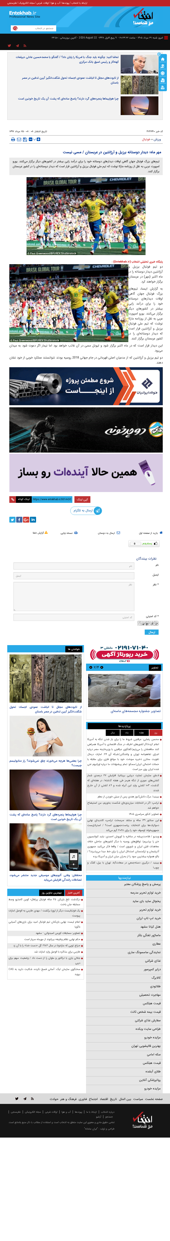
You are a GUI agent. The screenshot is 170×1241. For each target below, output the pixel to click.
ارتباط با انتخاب (79, 3)
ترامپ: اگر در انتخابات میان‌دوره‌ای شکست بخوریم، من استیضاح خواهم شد (123, 805)
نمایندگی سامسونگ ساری (144, 952)
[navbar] (166, 38)
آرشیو (98, 1117)
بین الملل (125, 1099)
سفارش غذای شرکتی (148, 1020)
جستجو (109, 1117)
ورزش (157, 139)
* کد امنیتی (152, 616)
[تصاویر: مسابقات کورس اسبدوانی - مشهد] (124, 690)
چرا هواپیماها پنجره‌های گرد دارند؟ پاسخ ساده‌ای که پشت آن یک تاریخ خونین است (68, 98)
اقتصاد (104, 1099)
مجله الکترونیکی (33, 1112)
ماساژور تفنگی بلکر (149, 935)
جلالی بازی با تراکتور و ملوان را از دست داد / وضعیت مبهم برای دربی (44, 960)
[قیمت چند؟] (163, 66)
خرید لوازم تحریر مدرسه (145, 892)
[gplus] (26, 520)
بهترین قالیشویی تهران (146, 1045)
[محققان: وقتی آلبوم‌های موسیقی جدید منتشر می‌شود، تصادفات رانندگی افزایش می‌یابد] (46, 847)
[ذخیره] (25, 139)
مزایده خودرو (152, 1037)
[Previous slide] (101, 667)
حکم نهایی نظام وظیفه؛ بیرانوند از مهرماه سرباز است (52, 939)
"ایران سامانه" (91, 1129)
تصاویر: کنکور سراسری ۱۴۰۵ (144, 814)
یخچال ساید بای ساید (146, 901)
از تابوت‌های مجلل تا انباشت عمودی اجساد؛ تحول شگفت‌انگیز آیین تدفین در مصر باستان (70, 80)
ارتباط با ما (91, 1112)
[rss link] (32, 1098)
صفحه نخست (154, 1099)
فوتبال (146, 139)
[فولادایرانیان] (86, 386)
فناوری (83, 1099)
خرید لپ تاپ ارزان (149, 918)
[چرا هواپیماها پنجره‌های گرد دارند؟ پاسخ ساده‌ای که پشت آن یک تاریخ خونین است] (46, 790)
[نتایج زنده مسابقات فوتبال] (163, 87)
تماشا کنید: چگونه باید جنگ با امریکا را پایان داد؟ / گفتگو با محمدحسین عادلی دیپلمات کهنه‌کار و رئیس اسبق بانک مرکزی (67, 59)
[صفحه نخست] (163, 59)
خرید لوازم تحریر (150, 909)
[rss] (25, 46)
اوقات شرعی (42, 3)
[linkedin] (33, 520)
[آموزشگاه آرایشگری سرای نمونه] (86, 473)
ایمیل (156, 575)
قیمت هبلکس (152, 1003)
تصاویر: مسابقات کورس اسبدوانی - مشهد (133, 711)
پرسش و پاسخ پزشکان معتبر (142, 884)
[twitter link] (17, 1098)
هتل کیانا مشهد (150, 926)
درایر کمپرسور (152, 969)
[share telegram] (17, 46)
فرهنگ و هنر (68, 1099)
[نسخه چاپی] (13, 139)
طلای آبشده (153, 1071)
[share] (9, 46)
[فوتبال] (163, 73)
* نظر (156, 584)
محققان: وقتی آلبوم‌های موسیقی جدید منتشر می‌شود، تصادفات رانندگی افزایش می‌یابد (46, 877)
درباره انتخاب (107, 1112)
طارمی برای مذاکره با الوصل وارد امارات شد (57, 952)
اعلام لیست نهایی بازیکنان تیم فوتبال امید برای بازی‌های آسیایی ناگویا (44, 924)
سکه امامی (154, 1054)
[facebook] (19, 520)
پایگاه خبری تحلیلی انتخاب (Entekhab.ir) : (137, 262)
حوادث (54, 1099)
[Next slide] (90, 667)
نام (157, 565)
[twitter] (12, 520)
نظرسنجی (12, 3)
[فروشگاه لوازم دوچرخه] (86, 430)
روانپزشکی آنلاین (150, 1080)
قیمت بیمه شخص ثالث (145, 1011)
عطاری (156, 943)
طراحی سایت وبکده (148, 1028)
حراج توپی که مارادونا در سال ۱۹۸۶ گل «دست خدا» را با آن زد (46, 945)
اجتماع (93, 1099)
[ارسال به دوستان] (19, 139)
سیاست (138, 1099)
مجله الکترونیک (27, 3)
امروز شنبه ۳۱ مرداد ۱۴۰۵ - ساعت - (140, 38)
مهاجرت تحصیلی (150, 994)
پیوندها (65, 3)
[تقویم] (163, 80)
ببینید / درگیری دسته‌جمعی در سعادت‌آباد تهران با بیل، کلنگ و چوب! (123, 865)
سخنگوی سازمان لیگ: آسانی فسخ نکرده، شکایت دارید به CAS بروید (44, 971)
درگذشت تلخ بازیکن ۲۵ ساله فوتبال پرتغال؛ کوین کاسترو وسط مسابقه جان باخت (44, 902)
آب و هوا (55, 3)
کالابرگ (156, 977)
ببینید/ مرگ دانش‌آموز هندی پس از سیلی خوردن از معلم (128, 796)
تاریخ (113, 1099)
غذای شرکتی (153, 960)
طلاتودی (155, 986)
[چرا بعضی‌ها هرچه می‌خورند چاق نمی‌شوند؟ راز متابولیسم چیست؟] (46, 736)
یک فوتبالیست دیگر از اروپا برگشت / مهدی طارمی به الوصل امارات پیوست (44, 913)
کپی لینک (82, 499)
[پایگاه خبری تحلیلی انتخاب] (144, 18)
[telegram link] (25, 1098)
